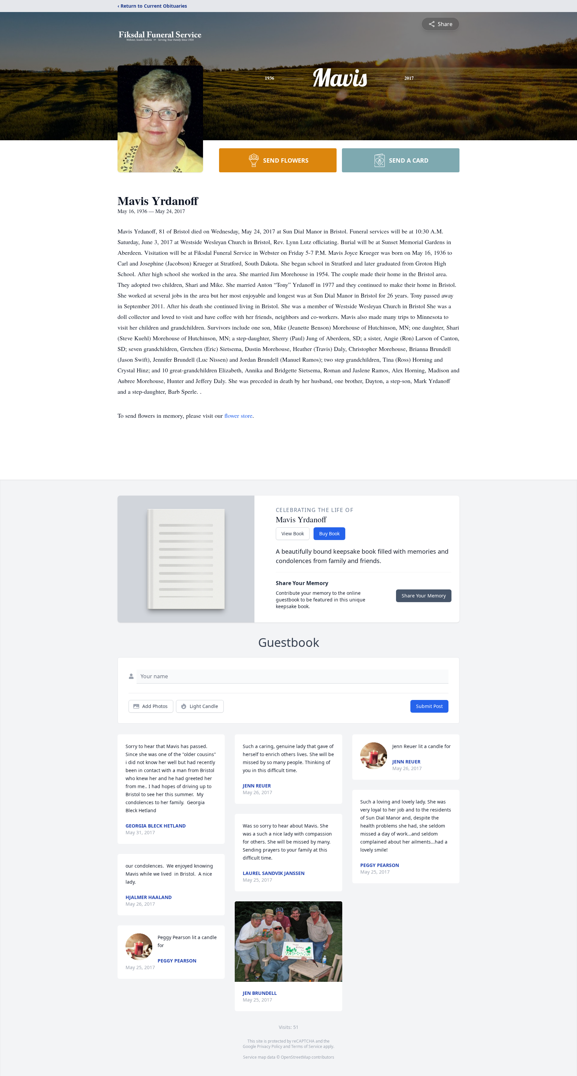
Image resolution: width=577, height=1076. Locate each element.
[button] (288, 941)
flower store (238, 415)
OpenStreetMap (296, 1057)
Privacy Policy (269, 1046)
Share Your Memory (424, 595)
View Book (292, 533)
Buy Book (329, 533)
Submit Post (429, 706)
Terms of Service (306, 1046)
